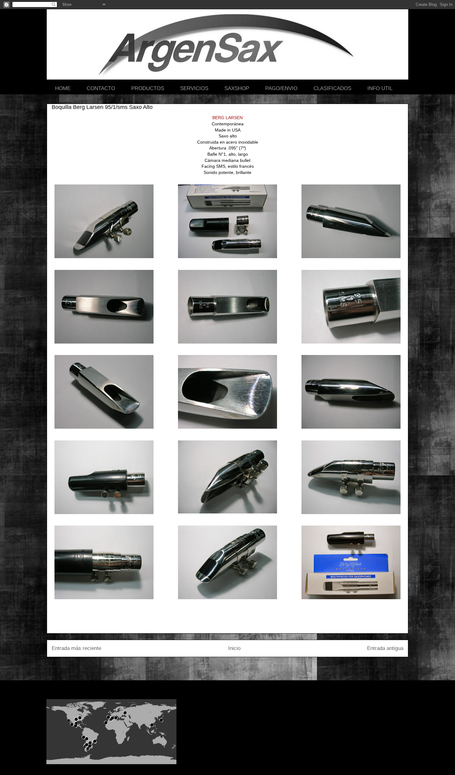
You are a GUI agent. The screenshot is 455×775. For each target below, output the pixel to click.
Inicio (234, 648)
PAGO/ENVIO (281, 88)
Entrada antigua (385, 648)
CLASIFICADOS (332, 88)
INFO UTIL (379, 88)
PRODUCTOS (147, 88)
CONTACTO (101, 88)
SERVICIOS (194, 88)
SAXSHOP (236, 88)
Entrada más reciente (76, 648)
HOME (63, 88)
